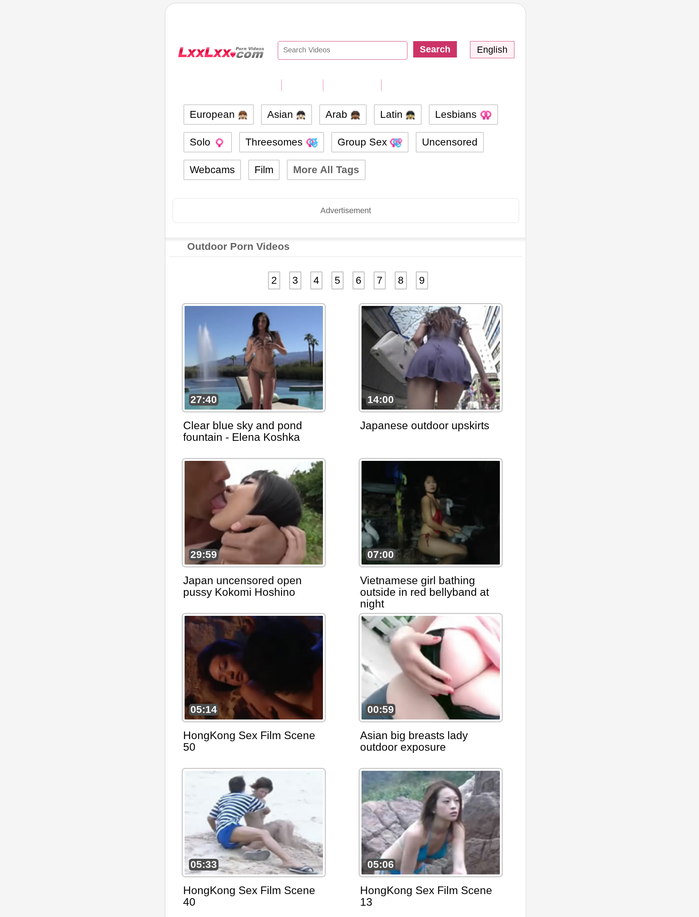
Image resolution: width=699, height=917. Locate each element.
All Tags (302, 84)
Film (263, 169)
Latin (393, 114)
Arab (337, 114)
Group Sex (363, 142)
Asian (281, 114)
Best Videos (411, 84)
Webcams (212, 169)
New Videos (352, 84)
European (214, 114)
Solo (201, 142)
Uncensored (450, 142)
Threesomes (275, 142)
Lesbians (457, 114)
